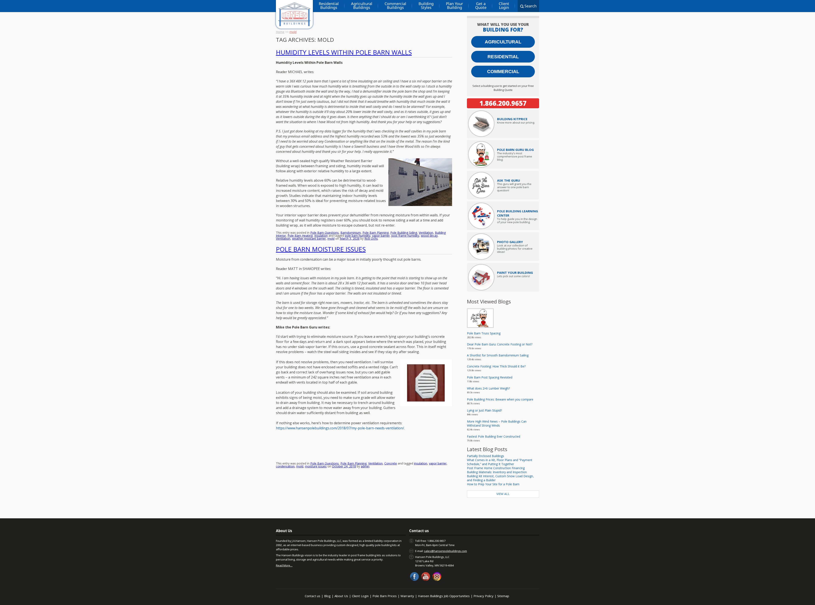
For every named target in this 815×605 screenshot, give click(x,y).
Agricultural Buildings (361, 5)
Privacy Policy (483, 596)
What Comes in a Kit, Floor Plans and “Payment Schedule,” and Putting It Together (499, 462)
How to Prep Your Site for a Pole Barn (493, 484)
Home (280, 32)
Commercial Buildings (395, 5)
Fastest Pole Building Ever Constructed (493, 436)
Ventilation (426, 233)
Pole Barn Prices (384, 596)
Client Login (504, 5)
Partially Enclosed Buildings (485, 456)
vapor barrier (381, 236)
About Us (341, 596)
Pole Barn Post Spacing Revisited (489, 377)
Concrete (390, 463)
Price (512, 119)
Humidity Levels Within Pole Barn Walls (344, 52)
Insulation (321, 236)
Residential (503, 56)
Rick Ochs (371, 238)
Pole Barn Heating (300, 236)
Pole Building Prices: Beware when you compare (500, 399)
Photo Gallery (510, 242)
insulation (420, 463)
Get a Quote (480, 5)
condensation (285, 466)
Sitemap (503, 596)
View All (503, 494)
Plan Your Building (454, 5)
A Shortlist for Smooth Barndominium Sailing (497, 355)
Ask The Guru (508, 180)
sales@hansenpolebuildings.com (445, 551)
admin (365, 466)
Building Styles (426, 5)
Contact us (312, 596)
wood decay (429, 236)
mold (330, 238)
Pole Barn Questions (324, 233)
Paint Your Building (515, 272)
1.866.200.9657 (503, 103)
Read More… (284, 565)
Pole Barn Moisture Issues (321, 249)
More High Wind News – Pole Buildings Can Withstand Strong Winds (497, 423)
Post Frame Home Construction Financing (496, 468)
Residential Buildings (329, 5)
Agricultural (503, 42)
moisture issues (316, 466)
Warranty (407, 596)
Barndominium (350, 233)
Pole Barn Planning (376, 233)
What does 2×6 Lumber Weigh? (488, 388)
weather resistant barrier (309, 238)
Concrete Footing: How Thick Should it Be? (496, 366)
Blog (327, 596)
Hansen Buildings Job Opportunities (444, 596)
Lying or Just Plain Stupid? (484, 410)
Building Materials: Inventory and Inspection (497, 472)
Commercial (503, 71)
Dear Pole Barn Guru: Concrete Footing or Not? (499, 344)
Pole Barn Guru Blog (515, 149)
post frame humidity (405, 236)
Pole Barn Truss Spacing (483, 333)
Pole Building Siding (403, 233)
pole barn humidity (357, 236)
